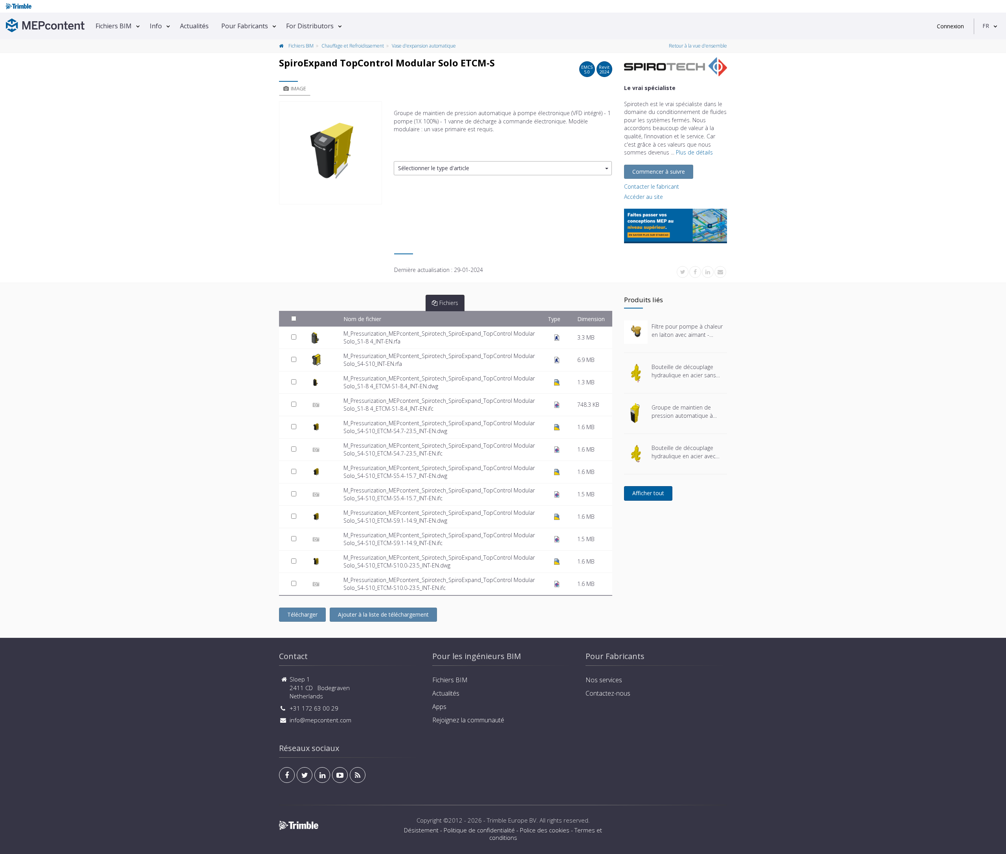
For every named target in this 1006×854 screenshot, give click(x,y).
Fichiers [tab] (448, 303)
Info (156, 26)
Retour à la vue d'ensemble (698, 45)
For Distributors (310, 26)
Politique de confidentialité (479, 830)
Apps (439, 706)
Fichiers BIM (113, 26)
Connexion (950, 26)
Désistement (421, 830)
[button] (503, 168)
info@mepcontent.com (320, 720)
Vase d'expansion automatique (424, 45)
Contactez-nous (608, 693)
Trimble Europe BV (511, 820)
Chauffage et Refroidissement (352, 45)
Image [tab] (298, 88)
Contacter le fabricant (651, 186)
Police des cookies (544, 830)
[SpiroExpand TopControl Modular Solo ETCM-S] (330, 153)
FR (985, 25)
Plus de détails (694, 152)
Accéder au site (643, 196)
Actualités (194, 26)
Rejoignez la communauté (468, 720)
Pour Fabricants (244, 26)
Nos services (604, 680)
